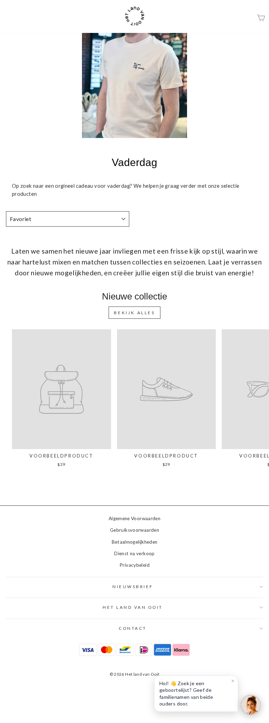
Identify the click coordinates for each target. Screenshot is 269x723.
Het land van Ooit (133, 607)
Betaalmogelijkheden (135, 542)
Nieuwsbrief (132, 586)
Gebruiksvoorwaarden (134, 530)
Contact (133, 628)
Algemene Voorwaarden (134, 518)
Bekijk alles (134, 312)
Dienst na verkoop (134, 553)
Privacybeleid (134, 565)
